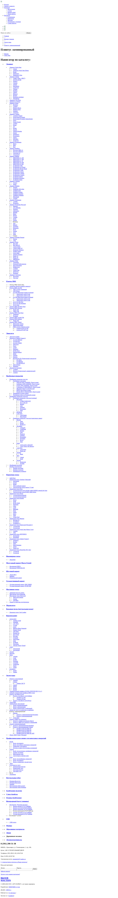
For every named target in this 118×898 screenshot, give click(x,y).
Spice (14, 514)
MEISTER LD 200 (18, 162)
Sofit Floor (12, 478)
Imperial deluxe (17, 352)
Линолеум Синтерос (15, 368)
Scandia (22, 463)
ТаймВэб (11, 896)
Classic (15, 69)
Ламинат (9, 64)
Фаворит (15, 366)
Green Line (16, 270)
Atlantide (15, 622)
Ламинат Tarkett (14, 76)
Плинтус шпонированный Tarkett (23, 727)
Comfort (15, 268)
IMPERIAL (16, 259)
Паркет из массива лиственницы (19, 602)
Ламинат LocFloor (14, 101)
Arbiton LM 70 (20, 683)
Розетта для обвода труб (16, 694)
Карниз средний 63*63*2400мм (22, 808)
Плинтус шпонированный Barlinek (23, 725)
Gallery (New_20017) (19, 78)
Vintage (15, 89)
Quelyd (11, 749)
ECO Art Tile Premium (19, 303)
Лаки (11, 763)
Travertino (16, 644)
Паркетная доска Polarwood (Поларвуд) (21, 525)
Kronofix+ (16, 203)
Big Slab (15, 243)
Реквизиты (11, 18)
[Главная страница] (5, 26)
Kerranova (12, 669)
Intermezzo (16, 86)
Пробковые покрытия (14, 376)
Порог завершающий (19, 707)
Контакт (12, 653)
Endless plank (17, 251)
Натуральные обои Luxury (17, 786)
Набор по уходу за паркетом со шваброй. (21, 710)
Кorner (15, 689)
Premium (15, 273)
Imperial (15, 206)
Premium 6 (16, 134)
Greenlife (15, 662)
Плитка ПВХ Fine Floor (16, 313)
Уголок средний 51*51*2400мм (22, 812)
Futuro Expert (17, 122)
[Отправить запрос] (5, 28)
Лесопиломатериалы (14, 840)
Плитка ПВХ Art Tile (15, 288)
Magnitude (16, 197)
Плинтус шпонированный (24, 716)
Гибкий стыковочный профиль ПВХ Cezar (22, 693)
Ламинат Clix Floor (15, 100)
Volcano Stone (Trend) (19, 645)
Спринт (15, 372)
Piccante (15, 636)
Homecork (23, 462)
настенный (16, 650)
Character (22, 427)
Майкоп (11, 576)
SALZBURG (17, 208)
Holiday (15, 91)
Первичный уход (18, 768)
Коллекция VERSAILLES (17, 568)
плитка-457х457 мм (22, 330)
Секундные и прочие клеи (21, 755)
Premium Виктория (15, 782)
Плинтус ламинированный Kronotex (27, 714)
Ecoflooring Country (18, 175)
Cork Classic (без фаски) (27, 446)
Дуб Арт (15, 278)
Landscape (16, 664)
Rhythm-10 (16, 520)
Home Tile (16, 309)
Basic (21, 454)
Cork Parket (23, 415)
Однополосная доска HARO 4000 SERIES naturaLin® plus (30, 490)
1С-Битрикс (12, 893)
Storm (14, 184)
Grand (15, 347)
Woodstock (16, 98)
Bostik (11, 741)
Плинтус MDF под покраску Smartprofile (25, 722)
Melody (15, 225)
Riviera (15, 95)
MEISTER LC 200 (18, 159)
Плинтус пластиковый (16, 679)
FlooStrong (12, 774)
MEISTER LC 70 (18, 161)
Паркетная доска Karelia (16, 498)
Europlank (16, 537)
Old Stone (16, 631)
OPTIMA (15, 600)
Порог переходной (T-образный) (22, 708)
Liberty (15, 92)
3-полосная (16, 528)
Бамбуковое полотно (14, 791)
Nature (15, 133)
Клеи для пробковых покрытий (22, 759)
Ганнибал (16, 262)
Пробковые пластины (19, 381)
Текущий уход (17, 771)
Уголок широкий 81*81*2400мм (22, 814)
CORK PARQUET (25, 401)
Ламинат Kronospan (15, 200)
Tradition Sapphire (18, 193)
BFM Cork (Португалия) (23, 390)
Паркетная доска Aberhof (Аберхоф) (20, 479)
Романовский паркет (15, 578)
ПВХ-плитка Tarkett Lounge (21, 327)
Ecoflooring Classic (18, 172)
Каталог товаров (9, 39)
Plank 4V (15, 257)
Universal (15, 112)
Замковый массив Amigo (16, 592)
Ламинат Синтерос (15, 275)
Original (22, 407)
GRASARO (12, 619)
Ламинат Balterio (14, 186)
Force (14, 120)
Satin (14, 641)
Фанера (9, 826)
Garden (15, 123)
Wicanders (19, 399)
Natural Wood (17, 630)
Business (15, 105)
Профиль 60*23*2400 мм (23, 730)
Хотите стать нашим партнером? (10, 874)
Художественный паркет (15, 581)
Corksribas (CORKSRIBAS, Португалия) (28, 387)
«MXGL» (8, 890)
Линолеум (10, 333)
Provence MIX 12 (18, 150)
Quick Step (7, 55)
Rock (14, 229)
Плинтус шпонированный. (17, 724)
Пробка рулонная (18, 470)
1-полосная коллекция (19, 495)
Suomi (15, 482)
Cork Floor (23, 449)
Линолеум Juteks (14, 336)
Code (14, 658)
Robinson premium (18, 97)
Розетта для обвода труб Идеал (22, 700)
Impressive (16, 73)
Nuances (22, 434)
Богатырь (16, 276)
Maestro (6, 54)
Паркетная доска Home (16, 493)
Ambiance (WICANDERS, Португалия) (27, 384)
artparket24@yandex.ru (19, 859)
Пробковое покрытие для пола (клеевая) (25, 398)
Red (14, 147)
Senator (15, 187)
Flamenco (15, 540)
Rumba (15, 542)
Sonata (15, 231)
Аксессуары (7, 42)
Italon (11, 655)
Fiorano (11, 652)
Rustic (15, 72)
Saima (14, 512)
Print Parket (23, 416)
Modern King (17, 109)
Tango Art (16, 548)
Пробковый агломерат (19, 471)
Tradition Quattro (18, 192)
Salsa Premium (17, 545)
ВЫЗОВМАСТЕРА (6, 879)
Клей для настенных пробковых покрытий (25, 751)
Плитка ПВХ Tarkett (15, 322)
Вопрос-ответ (12, 12)
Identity (22, 404)
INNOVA (16, 271)
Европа (15, 357)
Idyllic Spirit (16, 503)
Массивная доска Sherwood (17, 596)
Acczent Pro (16, 341)
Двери (8, 833)
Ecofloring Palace (18, 176)
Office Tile (16, 311)
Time (14, 515)
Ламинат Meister (14, 156)
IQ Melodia (19, 361)
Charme (15, 656)
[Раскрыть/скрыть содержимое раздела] (5, 64)
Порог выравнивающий (20, 705)
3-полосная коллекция (19, 496)
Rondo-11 (22, 424)
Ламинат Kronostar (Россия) (17, 204)
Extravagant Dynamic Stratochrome (23, 119)
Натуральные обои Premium (17, 787)
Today (15, 666)
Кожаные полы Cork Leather (17, 612)
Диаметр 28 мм (20, 699)
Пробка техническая (15, 466)
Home (14, 125)
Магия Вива (16, 364)
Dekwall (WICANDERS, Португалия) (27, 382)
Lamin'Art (16, 87)
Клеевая (15, 316)
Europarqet (16, 535)
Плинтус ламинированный (12, 45)
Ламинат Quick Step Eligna (21, 70)
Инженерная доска (13, 556)
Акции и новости (9, 6)
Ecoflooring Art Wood (19, 167)
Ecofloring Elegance (18, 178)
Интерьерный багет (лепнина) (17, 801)
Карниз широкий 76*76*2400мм (22, 809)
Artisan (15, 84)
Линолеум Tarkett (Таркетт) (17, 338)
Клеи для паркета (18, 743)
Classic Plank (16, 247)
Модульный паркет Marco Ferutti (18, 563)
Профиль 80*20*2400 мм (23, 732)
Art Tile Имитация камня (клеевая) (23, 297)
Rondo (22, 423)
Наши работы (12, 14)
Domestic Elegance (18, 250)
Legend (15, 198)
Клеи (11, 757)
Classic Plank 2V (18, 248)
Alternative (16, 211)
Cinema (15, 83)
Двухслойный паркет (19, 486)
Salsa (14, 543)
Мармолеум (10, 605)
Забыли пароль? (5, 871)
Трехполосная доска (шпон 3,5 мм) (23, 487)
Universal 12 (16, 153)
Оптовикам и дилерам (14, 21)
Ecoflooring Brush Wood (20, 169)
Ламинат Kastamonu (15, 142)
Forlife (15, 659)
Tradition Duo (17, 190)
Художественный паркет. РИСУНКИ (20, 584)
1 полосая (16, 551)
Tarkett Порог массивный (16, 703)
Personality (23, 409)
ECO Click (16, 305)
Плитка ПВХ (11, 281)
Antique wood (17, 620)
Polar (14, 511)
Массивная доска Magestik (17, 594)
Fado (21, 421)
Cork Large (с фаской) (26, 445)
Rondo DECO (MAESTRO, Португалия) (28, 392)
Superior (15, 209)
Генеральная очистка (19, 766)
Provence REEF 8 (18, 151)
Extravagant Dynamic (19, 117)
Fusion (15, 220)
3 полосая (16, 553)
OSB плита (12, 822)
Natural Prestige (17, 131)
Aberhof (18, 452)
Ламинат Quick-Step (15, 67)
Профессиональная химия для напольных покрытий (26, 738)
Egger (18, 443)
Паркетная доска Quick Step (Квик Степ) (21, 529)
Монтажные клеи (18, 754)
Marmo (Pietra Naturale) (19, 628)
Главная (6, 36)
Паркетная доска (12, 475)
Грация (15, 355)
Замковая (15, 314)
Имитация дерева (18, 323)
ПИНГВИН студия (14, 887)
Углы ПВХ (12, 702)
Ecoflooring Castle (18, 170)
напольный (16, 648)
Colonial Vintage (17, 115)
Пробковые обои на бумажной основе (24, 395)
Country (15, 106)
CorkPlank (23, 429)
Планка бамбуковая (14, 798)
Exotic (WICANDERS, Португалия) (26, 385)
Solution (15, 111)
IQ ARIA (19, 360)
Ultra (14, 240)
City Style (16, 623)
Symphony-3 (16, 523)
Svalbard (15, 642)
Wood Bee (12, 559)
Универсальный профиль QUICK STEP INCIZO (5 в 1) (25, 691)
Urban (15, 667)
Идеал (15, 688)
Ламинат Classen (14, 114)
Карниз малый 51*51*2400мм (22, 806)
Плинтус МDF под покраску (17, 719)
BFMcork (19, 412)
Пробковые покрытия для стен (18, 379)
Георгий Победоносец (19, 264)
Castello (15, 201)
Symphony (16, 521)
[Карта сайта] (5, 30)
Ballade (15, 212)
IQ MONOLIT (20, 363)
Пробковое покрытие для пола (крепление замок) (27, 418)
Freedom (15, 661)
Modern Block (17, 108)
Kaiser (15, 128)
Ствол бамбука (12, 794)
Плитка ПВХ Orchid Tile (16, 317)
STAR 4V (16, 140)
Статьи (10, 11)
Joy (14, 126)
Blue (14, 145)
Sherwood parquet (18, 597)
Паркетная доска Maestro (16, 518)
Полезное (7, 7)
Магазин (10, 20)
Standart (11, 784)
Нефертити (16, 267)
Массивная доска (12, 589)
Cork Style (19, 413)
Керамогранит (11, 616)
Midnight (15, 509)
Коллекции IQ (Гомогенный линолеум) (24, 358)
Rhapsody (16, 228)
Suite (14, 234)
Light (14, 507)
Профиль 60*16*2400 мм (23, 728)
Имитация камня (18, 325)
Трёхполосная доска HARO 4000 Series (24, 492)
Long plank (16, 253)
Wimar (15, 686)
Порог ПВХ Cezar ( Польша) (18, 735)
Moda (14, 354)
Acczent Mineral (17, 340)
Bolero (15, 215)
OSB (8, 819)
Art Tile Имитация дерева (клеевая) (23, 292)
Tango (15, 546)
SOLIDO (15, 139)
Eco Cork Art (23, 402)
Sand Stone (16, 639)
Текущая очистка (18, 770)
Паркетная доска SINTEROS (18, 534)
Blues (14, 214)
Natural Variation (17, 254)
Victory (15, 183)
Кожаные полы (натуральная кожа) (19, 609)
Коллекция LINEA (15, 566)
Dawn (14, 500)
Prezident (22, 438)
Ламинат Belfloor (14, 148)
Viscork (18, 460)
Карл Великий (17, 265)
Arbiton (15, 682)
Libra (14, 506)
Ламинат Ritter (13, 261)
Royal (21, 440)
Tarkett (15, 685)
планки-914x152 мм (22, 328)
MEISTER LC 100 (18, 158)
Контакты (7, 15)
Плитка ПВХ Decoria (15, 308)
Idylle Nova (16, 350)
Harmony (15, 349)
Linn (21, 406)
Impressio (15, 504)
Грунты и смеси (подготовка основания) (25, 748)
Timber (15, 672)
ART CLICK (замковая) (20, 289)
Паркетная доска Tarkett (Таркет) (19, 539)
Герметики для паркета (20, 746)
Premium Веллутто (14, 781)
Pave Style (16, 634)
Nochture (15, 226)
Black (14, 144)
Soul (14, 232)
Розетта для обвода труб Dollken (22, 696)
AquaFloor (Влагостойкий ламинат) (19, 286)
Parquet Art (16, 633)
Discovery (16, 344)
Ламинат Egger (13, 103)
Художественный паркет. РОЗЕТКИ (20, 586)
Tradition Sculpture (18, 195)
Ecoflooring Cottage (18, 173)
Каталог (6, 4)
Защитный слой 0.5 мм (23, 295)
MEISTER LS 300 (18, 164)
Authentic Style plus (18, 189)
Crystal (15, 625)
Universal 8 (16, 154)
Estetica (15, 81)
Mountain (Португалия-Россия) (25, 388)
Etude (14, 218)
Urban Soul (16, 517)
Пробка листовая (18, 468)
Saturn (15, 137)
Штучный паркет (12, 571)
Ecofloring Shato (17, 179)
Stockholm (16, 481)
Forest (14, 670)
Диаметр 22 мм (20, 697)
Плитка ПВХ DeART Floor (17, 306)
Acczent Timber (17, 343)
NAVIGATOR (17, 80)
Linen (14, 627)
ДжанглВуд (12, 574)
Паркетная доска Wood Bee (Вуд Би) (20, 550)
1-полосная (16, 526)
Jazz (14, 223)
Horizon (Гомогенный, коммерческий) (24, 371)
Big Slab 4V (16, 245)
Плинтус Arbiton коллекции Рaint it (23, 721)
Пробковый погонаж (15, 465)
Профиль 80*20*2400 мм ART (25, 733)
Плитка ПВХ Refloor (15, 319)
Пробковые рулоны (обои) (21, 393)
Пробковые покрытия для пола (18, 396)
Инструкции (11, 9)
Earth (21, 459)
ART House (16, 291)
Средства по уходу (15, 765)
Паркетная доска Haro (16, 489)
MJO (17, 455)
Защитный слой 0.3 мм (23, 294)
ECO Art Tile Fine (18, 302)
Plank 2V (15, 256)
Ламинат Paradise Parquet (16, 237)
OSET (11, 647)
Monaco (15, 94)
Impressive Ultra (17, 75)
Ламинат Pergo (13, 242)
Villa (14, 532)
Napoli (15, 130)
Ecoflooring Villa (18, 165)
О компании (11, 17)
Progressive (16, 136)
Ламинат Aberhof (14, 181)
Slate (21, 410)
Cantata (15, 217)
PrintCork (22, 451)
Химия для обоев (18, 752)
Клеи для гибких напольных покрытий (24, 745)
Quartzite (15, 638)
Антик (15, 599)
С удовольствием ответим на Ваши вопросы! (14, 862)
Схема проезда (12, 23)
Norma (15, 239)
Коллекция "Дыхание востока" (18, 804)
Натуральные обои (13, 778)
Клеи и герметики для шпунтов (22, 762)
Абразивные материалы (15, 829)
